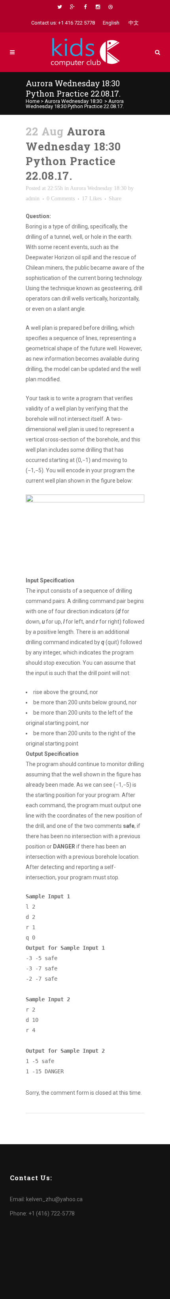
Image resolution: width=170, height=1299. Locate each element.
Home (33, 101)
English (111, 23)
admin (33, 199)
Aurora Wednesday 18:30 (73, 101)
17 (92, 199)
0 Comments (61, 199)
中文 (133, 23)
